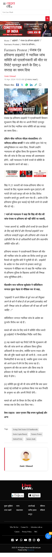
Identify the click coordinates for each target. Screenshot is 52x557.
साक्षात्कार (19, 510)
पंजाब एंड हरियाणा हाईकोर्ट (30, 40)
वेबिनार (42, 506)
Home (6, 40)
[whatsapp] (26, 85)
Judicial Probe (17, 439)
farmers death (30, 439)
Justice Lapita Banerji (20, 434)
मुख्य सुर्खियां (8, 506)
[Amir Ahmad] (26, 456)
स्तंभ (17, 506)
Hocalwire (30, 550)
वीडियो (42, 510)
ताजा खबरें (7, 510)
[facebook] (17, 85)
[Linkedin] (31, 85)
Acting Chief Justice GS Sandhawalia (25, 429)
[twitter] (22, 85)
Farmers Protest (36, 434)
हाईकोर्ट (15, 40)
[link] (36, 85)
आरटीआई (31, 506)
